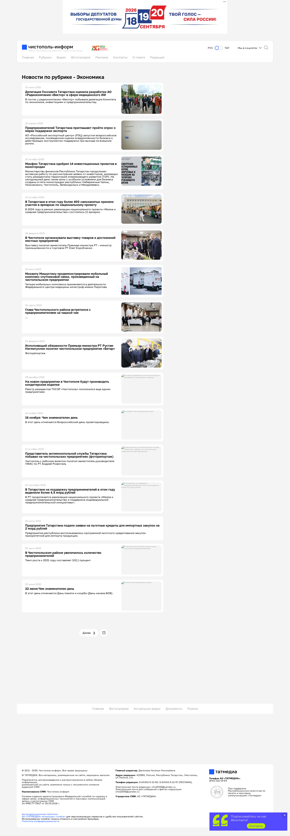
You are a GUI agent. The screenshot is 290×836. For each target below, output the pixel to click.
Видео (61, 57)
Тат (227, 48)
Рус (210, 48)
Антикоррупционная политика (40, 814)
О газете (139, 57)
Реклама (101, 57)
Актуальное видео (147, 708)
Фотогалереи (119, 708)
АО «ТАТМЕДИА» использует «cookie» (44, 816)
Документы (173, 708)
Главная (28, 57)
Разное (192, 708)
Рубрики (45, 57)
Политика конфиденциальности (40, 821)
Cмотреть (256, 826)
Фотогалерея (80, 57)
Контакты (120, 57)
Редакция (157, 57)
